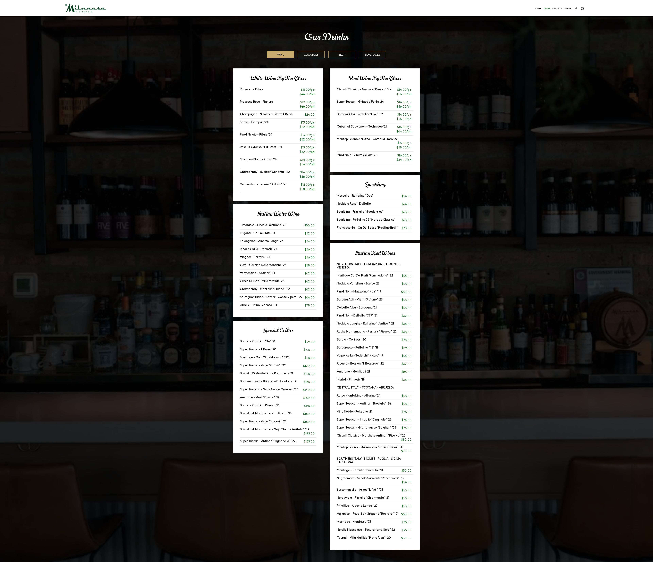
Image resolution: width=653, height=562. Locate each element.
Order (568, 8)
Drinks (546, 8)
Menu (538, 8)
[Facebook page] (576, 8)
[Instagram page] (582, 8)
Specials (557, 8)
